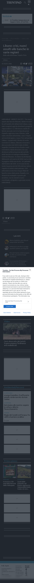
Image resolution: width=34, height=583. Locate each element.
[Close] (30, 270)
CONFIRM (9, 306)
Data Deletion (7, 312)
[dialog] (17, 291)
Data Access (17, 312)
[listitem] (17, 301)
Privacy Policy (27, 312)
